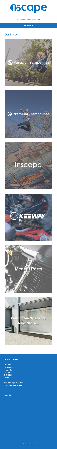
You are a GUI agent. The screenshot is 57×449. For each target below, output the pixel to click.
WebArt (32, 444)
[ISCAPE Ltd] (28, 9)
